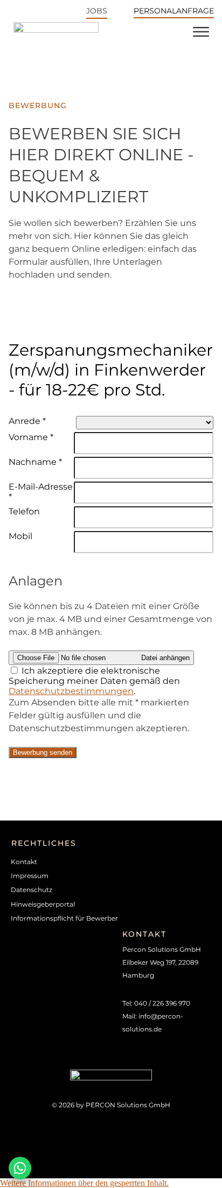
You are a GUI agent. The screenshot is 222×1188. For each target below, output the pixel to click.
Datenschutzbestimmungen (71, 691)
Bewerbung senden (42, 752)
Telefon (24, 511)
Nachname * (35, 462)
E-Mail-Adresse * (41, 492)
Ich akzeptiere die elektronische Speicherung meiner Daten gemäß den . (94, 681)
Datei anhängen (165, 658)
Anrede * (27, 421)
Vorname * (31, 437)
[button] (84, 1182)
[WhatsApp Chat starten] (20, 1168)
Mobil (20, 536)
